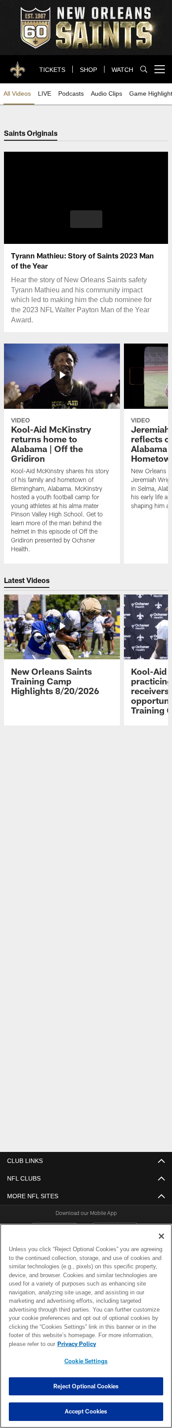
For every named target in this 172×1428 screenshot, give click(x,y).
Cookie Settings (86, 1360)
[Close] (161, 1236)
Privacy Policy (75, 1343)
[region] (86, 1326)
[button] (86, 219)
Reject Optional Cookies (86, 1386)
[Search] (143, 69)
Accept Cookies (86, 1411)
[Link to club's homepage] (17, 66)
